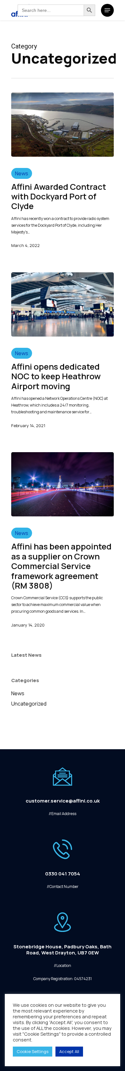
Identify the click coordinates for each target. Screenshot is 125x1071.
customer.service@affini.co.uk (63, 800)
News (21, 173)
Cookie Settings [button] (32, 1051)
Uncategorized (28, 703)
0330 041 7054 (62, 873)
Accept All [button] (69, 1051)
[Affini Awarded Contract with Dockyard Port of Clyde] (62, 124)
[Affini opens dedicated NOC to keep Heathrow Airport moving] (62, 304)
